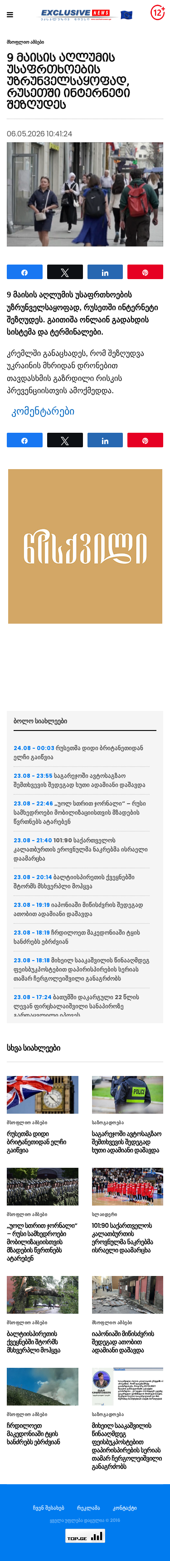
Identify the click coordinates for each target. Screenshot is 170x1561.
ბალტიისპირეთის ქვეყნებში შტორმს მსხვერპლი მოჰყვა (74, 882)
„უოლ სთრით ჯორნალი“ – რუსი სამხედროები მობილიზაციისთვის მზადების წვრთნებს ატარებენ (80, 812)
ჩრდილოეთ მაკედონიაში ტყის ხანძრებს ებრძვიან (33, 1433)
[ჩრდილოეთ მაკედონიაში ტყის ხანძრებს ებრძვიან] (42, 1387)
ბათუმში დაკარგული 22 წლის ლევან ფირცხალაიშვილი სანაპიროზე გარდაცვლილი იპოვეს (76, 1006)
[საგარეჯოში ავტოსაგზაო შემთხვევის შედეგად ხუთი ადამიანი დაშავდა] (128, 1095)
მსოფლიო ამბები (25, 42)
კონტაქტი (125, 1507)
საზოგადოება (108, 1123)
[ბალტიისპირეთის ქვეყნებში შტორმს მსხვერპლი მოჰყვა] (42, 1295)
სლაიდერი (104, 1214)
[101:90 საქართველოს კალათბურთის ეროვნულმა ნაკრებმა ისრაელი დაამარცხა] (128, 1187)
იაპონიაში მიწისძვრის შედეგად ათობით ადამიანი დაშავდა (78, 909)
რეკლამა (88, 1507)
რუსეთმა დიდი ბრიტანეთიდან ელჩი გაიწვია (36, 1142)
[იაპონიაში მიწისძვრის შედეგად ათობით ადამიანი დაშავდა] (128, 1295)
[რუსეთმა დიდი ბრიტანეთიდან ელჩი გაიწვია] (42, 1095)
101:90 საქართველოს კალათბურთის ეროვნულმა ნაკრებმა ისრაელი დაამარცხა (81, 849)
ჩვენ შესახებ (48, 1507)
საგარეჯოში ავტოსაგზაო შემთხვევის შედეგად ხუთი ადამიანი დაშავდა (80, 780)
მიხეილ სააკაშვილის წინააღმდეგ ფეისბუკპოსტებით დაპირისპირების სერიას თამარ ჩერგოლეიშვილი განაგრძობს (82, 969)
